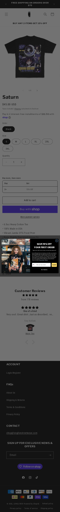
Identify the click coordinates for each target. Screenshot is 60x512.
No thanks (44, 270)
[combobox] (34, 265)
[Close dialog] (56, 240)
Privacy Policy (41, 260)
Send (54, 265)
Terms (46, 260)
